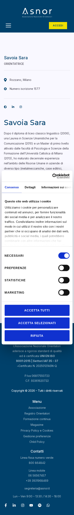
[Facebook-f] (5, 505)
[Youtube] (31, 505)
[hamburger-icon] (8, 26)
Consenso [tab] (12, 187)
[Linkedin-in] (13, 106)
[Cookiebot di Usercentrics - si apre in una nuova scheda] (52, 176)
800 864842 (37, 462)
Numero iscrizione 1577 (25, 88)
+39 (37, 480)
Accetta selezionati (37, 323)
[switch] (63, 268)
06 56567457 (37, 475)
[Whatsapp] (48, 505)
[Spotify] (39, 505)
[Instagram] (22, 505)
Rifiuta (37, 335)
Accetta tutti (37, 310)
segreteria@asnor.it (37, 488)
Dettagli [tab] (30, 187)
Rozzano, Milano (20, 79)
